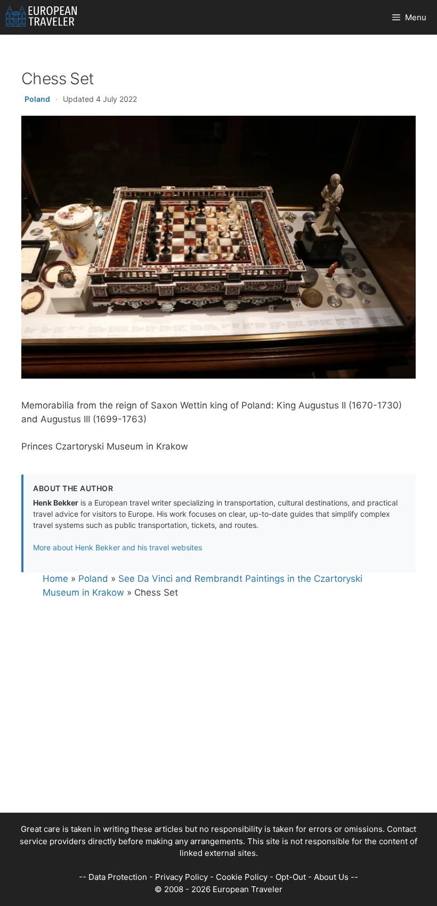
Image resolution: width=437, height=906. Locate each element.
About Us (331, 877)
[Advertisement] (218, 738)
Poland (37, 98)
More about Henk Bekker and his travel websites (117, 547)
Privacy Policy (181, 877)
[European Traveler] (41, 17)
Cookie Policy (242, 877)
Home (55, 578)
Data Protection (117, 877)
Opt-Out (291, 877)
